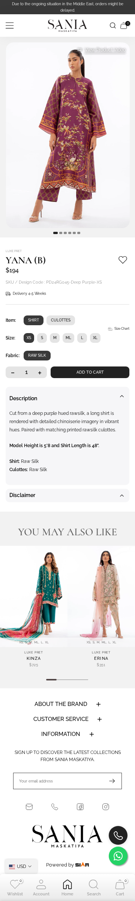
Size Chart (121, 328)
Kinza (34, 658)
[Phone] (54, 806)
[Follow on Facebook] (80, 806)
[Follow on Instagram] (105, 806)
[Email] (29, 806)
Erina (101, 658)
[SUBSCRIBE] (108, 781)
